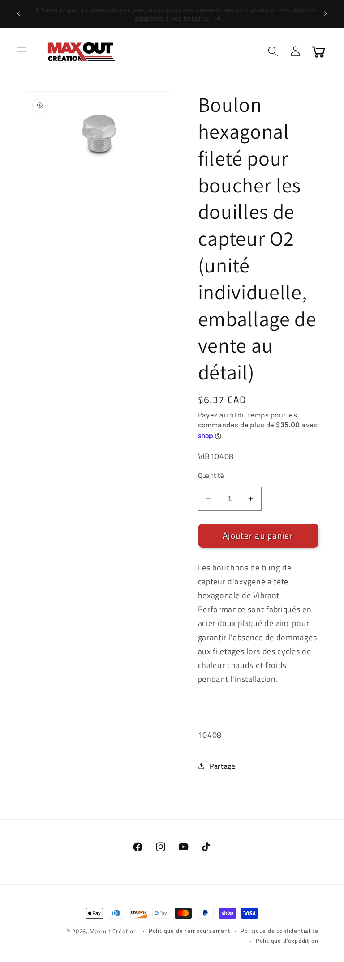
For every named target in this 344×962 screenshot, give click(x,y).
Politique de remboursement (190, 931)
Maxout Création (113, 931)
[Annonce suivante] (325, 14)
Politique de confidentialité (279, 931)
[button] (21, 51)
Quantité (211, 475)
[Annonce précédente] (19, 14)
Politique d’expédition (287, 940)
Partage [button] (223, 766)
